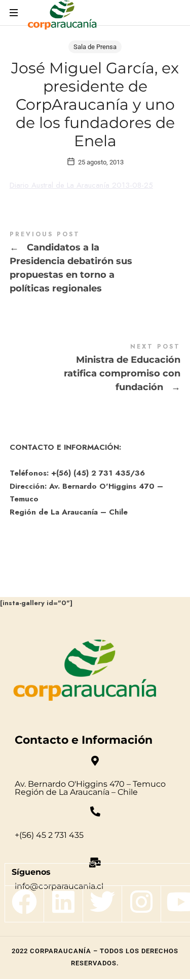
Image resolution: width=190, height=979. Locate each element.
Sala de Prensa (95, 47)
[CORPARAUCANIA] (62, 16)
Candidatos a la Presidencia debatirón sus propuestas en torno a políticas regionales (95, 263)
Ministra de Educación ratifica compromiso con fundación (95, 369)
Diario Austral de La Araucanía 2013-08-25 (81, 185)
